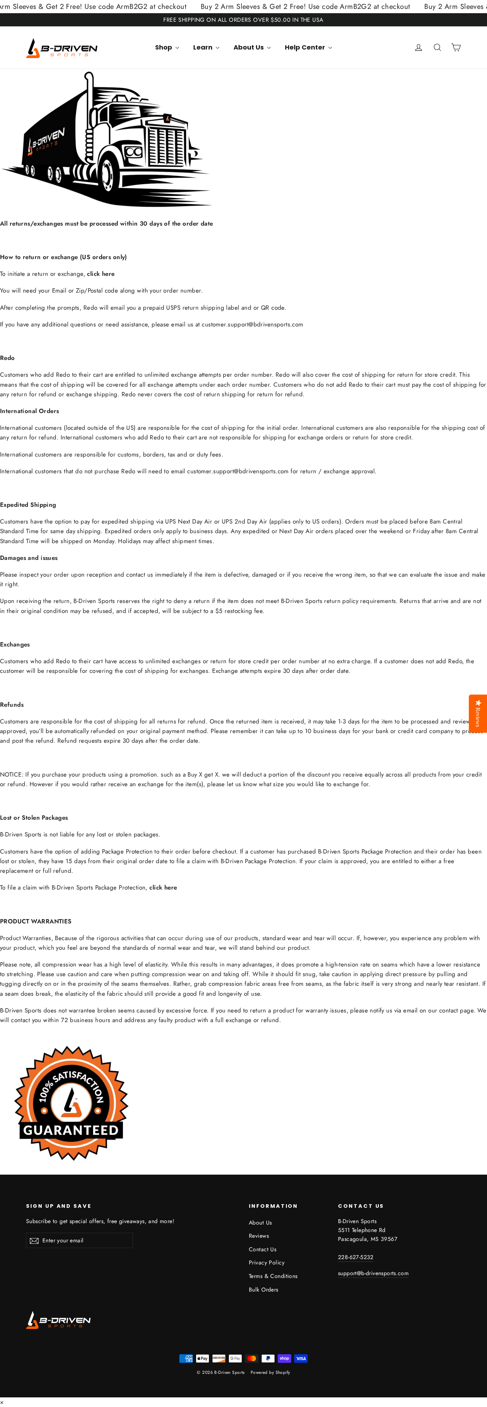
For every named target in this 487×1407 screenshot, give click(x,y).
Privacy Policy (266, 1262)
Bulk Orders (263, 1289)
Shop (164, 47)
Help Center (306, 47)
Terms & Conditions (273, 1276)
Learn (203, 47)
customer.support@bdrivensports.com (252, 324)
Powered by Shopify (270, 1372)
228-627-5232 (356, 1257)
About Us (249, 47)
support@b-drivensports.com (373, 1273)
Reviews (259, 1236)
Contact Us (262, 1249)
